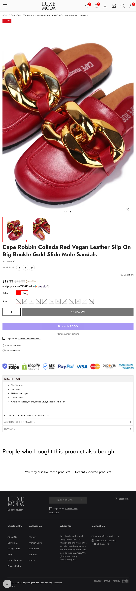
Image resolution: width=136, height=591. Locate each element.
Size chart (129, 274)
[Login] (105, 6)
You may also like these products (47, 472)
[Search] (122, 6)
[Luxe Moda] (49, 6)
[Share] (19, 268)
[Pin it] (32, 268)
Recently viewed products (93, 472)
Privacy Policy (14, 566)
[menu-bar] (7, 5)
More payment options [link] (68, 333)
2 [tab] (70, 212)
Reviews (9, 428)
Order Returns (14, 560)
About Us (12, 537)
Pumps (32, 560)
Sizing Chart (13, 548)
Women (32, 537)
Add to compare (13, 345)
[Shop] (113, 6)
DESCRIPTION (12, 378)
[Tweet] (25, 268)
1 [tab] (65, 212)
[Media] (127, 209)
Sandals (33, 554)
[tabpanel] (68, 117)
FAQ (9, 554)
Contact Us (12, 542)
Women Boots (35, 542)
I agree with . (23, 338)
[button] (68, 286)
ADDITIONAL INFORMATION (19, 422)
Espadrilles (34, 548)
